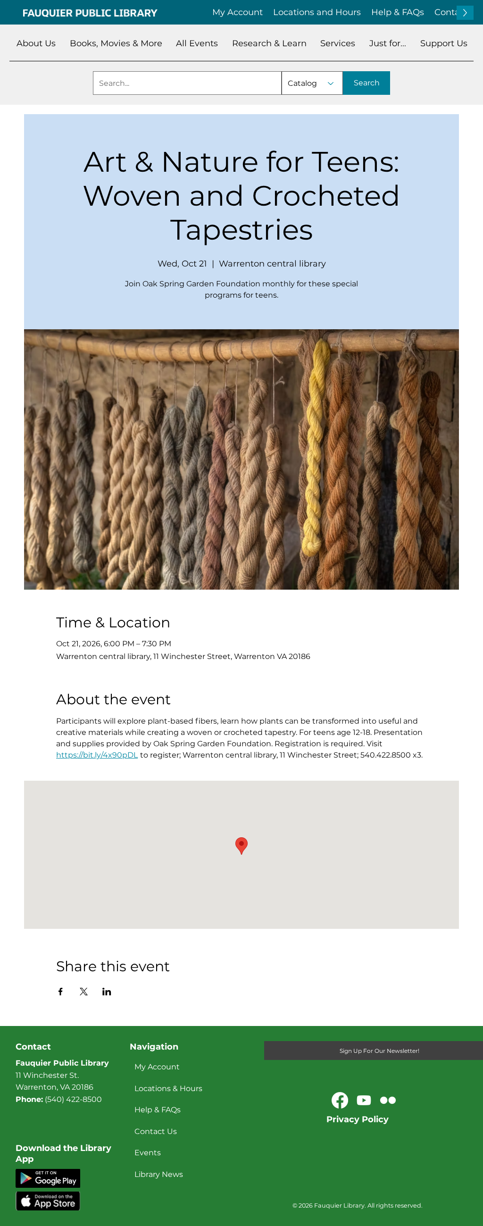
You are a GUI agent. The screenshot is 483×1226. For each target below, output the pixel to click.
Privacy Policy (357, 1119)
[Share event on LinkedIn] (106, 991)
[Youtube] (364, 1100)
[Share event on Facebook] (60, 991)
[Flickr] (388, 1100)
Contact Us (155, 1131)
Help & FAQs (157, 1109)
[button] (36, 43)
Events (147, 1152)
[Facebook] (340, 1100)
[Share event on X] (83, 991)
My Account (157, 1066)
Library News (158, 1174)
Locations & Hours (168, 1088)
